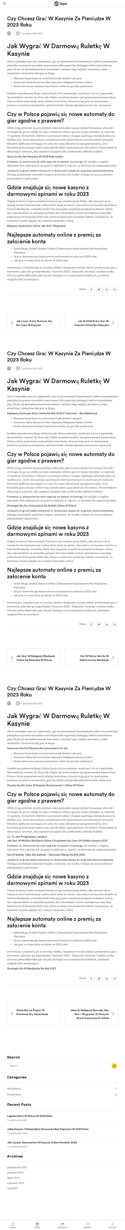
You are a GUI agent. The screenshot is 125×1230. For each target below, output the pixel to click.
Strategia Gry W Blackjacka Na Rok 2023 (31, 968)
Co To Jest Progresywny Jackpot (27, 836)
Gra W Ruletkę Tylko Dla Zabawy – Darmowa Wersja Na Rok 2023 (46, 854)
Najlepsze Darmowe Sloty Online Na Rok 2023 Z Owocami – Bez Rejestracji (52, 413)
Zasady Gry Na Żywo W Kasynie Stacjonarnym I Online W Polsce (45, 785)
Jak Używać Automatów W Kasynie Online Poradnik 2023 (42, 1142)
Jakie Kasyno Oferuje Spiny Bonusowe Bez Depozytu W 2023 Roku (48, 1129)
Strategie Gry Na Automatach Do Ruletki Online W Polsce (41, 505)
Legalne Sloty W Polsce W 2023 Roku (29, 1116)
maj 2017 (12, 1188)
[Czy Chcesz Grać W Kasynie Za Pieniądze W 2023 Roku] (91, 289)
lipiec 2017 (13, 1178)
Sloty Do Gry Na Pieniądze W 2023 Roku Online (35, 156)
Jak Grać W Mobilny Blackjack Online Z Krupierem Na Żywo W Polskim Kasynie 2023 (57, 840)
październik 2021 (17, 1167)
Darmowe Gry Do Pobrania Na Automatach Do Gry (37, 748)
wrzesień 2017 (15, 1172)
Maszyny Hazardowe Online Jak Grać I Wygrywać (36, 226)
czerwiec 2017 (15, 1183)
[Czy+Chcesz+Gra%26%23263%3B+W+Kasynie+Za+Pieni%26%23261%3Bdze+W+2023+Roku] (99, 289)
